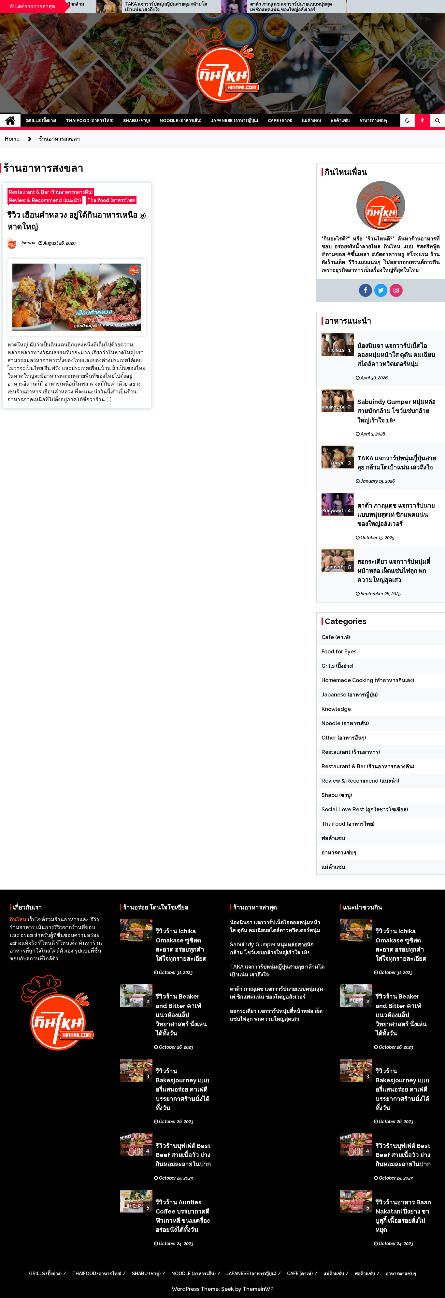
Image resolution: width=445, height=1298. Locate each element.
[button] (407, 120)
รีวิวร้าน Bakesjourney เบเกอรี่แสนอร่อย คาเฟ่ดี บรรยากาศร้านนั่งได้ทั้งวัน (182, 1089)
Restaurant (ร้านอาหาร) (351, 752)
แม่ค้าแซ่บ (311, 120)
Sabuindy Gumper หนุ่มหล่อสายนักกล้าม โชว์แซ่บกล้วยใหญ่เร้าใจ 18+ (396, 410)
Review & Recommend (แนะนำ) (45, 200)
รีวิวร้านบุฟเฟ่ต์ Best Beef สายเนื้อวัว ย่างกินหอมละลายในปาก (183, 1155)
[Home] (10, 120)
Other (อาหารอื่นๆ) (344, 738)
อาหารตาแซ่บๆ (373, 120)
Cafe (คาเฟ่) (280, 120)
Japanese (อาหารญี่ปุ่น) (234, 120)
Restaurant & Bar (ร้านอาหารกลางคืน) (51, 192)
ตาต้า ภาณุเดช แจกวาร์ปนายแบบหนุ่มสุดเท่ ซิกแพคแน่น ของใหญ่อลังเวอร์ (239, 6)
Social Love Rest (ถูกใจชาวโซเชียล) (365, 809)
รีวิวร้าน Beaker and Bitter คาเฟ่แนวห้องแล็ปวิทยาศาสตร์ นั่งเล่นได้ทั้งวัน (181, 1014)
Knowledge (336, 709)
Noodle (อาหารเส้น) (180, 120)
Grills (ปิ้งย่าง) (40, 120)
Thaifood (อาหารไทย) (89, 120)
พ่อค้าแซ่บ (340, 120)
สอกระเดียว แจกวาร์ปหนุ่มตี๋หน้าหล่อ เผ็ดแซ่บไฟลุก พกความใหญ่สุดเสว (393, 570)
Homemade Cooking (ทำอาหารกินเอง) (368, 680)
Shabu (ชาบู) (136, 120)
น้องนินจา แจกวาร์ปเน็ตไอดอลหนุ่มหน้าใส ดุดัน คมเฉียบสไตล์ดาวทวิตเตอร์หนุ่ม (396, 354)
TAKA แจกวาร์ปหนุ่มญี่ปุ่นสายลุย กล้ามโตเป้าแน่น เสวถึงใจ (115, 6)
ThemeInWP (258, 1289)
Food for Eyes (339, 652)
